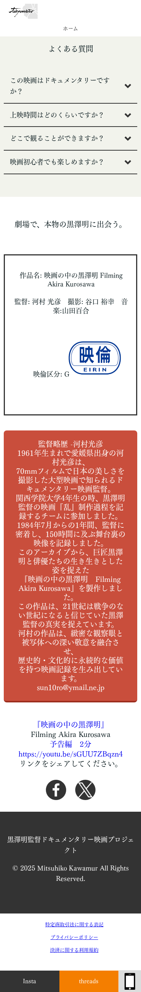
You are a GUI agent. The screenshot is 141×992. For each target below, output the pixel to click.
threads (89, 981)
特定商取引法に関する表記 (74, 924)
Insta (29, 981)
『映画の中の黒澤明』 (70, 724)
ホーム (70, 28)
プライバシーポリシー (74, 937)
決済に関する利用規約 (74, 950)
